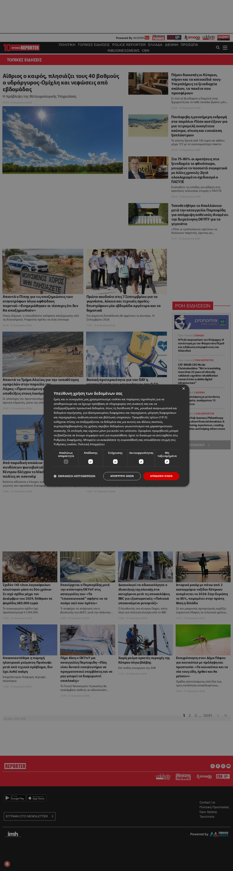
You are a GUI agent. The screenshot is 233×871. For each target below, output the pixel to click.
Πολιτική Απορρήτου (91, 444)
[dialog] (116, 435)
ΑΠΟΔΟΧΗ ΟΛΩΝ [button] (161, 476)
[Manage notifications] (7, 864)
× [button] (183, 388)
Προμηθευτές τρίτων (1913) (149, 417)
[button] (74, 476)
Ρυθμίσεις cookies (65, 444)
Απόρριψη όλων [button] (122, 476)
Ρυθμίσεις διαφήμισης (68, 440)
